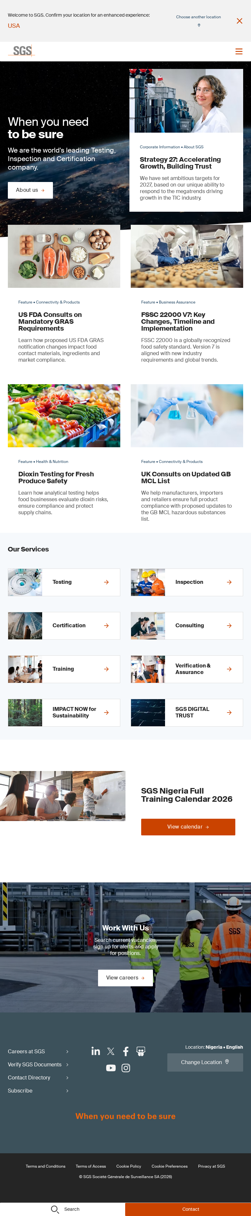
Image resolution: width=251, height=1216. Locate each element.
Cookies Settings (59, 224)
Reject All (142, 224)
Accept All (192, 224)
